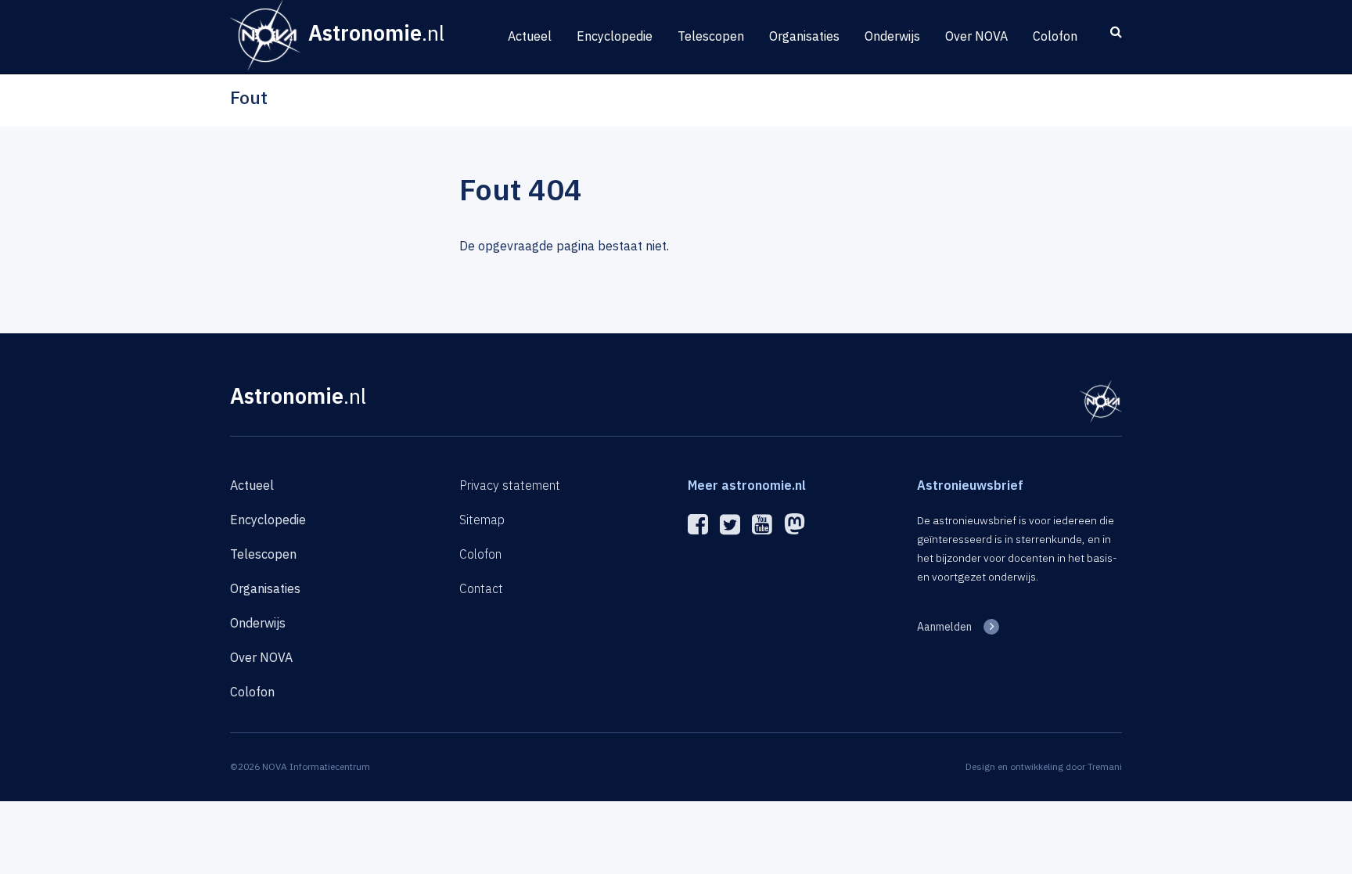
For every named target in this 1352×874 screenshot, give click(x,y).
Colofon (1055, 36)
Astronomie (298, 395)
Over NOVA (976, 36)
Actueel (530, 36)
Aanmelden (944, 627)
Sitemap (482, 519)
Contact (481, 588)
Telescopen (711, 36)
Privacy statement (509, 485)
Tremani (1105, 766)
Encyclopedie (615, 36)
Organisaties (804, 36)
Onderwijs (892, 36)
